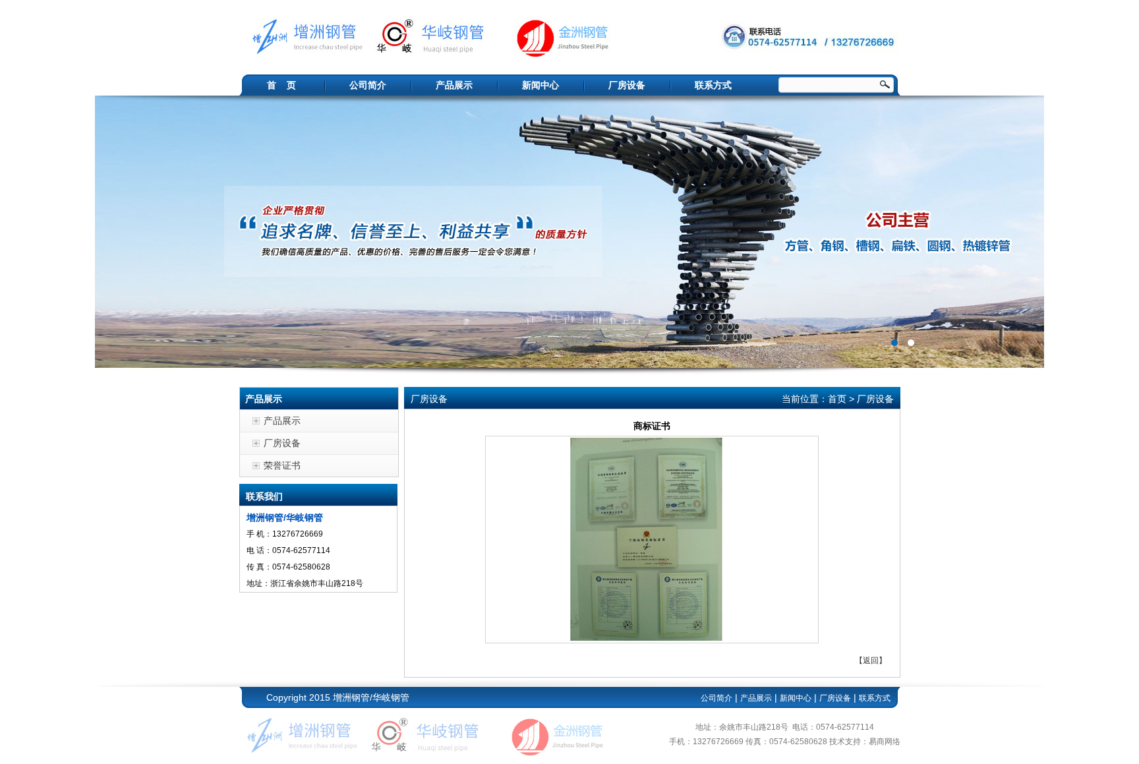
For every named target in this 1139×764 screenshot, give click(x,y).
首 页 (281, 85)
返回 (871, 660)
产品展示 (454, 85)
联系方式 (713, 85)
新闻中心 (540, 85)
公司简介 (367, 85)
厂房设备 (626, 85)
